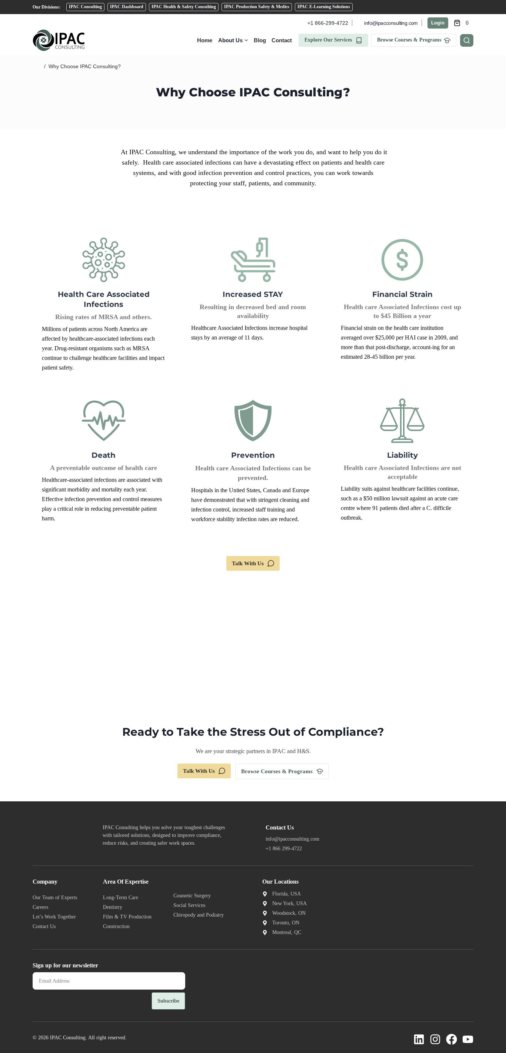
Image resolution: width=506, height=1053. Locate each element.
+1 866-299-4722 (327, 23)
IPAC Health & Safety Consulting (184, 6)
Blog (260, 40)
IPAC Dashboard (126, 6)
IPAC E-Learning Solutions (323, 6)
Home (204, 40)
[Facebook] (451, 1039)
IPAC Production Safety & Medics (256, 6)
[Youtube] (467, 1039)
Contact (282, 40)
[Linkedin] (419, 1039)
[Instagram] (435, 1039)
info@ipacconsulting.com (390, 23)
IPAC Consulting (85, 6)
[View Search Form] (466, 40)
